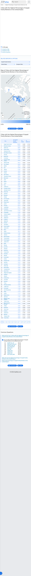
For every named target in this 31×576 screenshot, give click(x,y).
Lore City (5, 246)
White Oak (6, 265)
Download (27, 73)
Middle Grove (6, 295)
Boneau (5, 245)
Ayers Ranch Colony (8, 210)
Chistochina (6, 277)
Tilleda (5, 305)
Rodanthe (6, 307)
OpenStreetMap (19, 118)
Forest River (6, 317)
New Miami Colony (8, 152)
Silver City (6, 191)
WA (10, 349)
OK (13, 343)
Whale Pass (6, 202)
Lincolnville (6, 257)
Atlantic (5, 276)
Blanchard (6, 178)
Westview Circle (7, 151)
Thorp (5, 283)
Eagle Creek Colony (8, 144)
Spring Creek (6, 162)
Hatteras (5, 274)
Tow (5, 184)
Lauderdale (6, 207)
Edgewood (6, 217)
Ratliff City (6, 147)
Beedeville (6, 221)
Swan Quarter (6, 226)
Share (21, 128)
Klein (5, 179)
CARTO (24, 118)
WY (15, 344)
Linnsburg (6, 158)
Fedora (5, 172)
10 (29, 322)
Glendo (5, 169)
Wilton (5, 181)
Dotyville (5, 281)
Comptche (6, 209)
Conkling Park (7, 269)
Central (5, 171)
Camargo (6, 215)
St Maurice (6, 186)
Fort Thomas (6, 198)
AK (11, 351)
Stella (5, 291)
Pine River (6, 279)
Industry (5, 222)
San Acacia (6, 174)
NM (14, 354)
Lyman (5, 203)
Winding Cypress (7, 284)
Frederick (6, 219)
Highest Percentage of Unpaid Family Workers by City (16, 4)
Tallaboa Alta (6, 316)
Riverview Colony (7, 146)
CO (11, 348)
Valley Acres (6, 301)
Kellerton (6, 311)
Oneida (5, 197)
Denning (5, 262)
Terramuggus (6, 240)
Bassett (5, 255)
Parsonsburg (6, 238)
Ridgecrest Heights (8, 272)
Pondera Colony (7, 188)
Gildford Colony (7, 233)
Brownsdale (6, 267)
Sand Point (6, 271)
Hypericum (6, 312)
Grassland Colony (7, 176)
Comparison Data (5, 50)
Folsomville (6, 252)
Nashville (6, 250)
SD (14, 345)
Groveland (6, 224)
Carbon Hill (6, 241)
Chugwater (6, 212)
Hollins (5, 258)
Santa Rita (6, 200)
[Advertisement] (15, 29)
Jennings (6, 264)
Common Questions (6, 52)
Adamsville (6, 227)
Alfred (5, 231)
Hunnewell (6, 288)
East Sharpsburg (7, 289)
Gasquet (5, 248)
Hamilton (6, 253)
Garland (5, 234)
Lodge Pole (6, 286)
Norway (5, 154)
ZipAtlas (28, 118)
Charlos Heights (7, 214)
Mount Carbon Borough (7, 304)
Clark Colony (6, 149)
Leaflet (15, 118)
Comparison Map (5, 49)
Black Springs (6, 236)
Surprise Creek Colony (7, 160)
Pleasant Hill (6, 260)
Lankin (5, 293)
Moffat (5, 166)
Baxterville (6, 156)
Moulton (5, 314)
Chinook (5, 205)
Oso (4, 167)
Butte (5, 243)
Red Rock (6, 296)
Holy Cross (6, 309)
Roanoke (5, 195)
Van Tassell (6, 164)
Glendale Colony (7, 190)
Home (2, 4)
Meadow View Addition (7, 299)
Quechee (5, 193)
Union (5, 183)
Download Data (13, 128)
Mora (5, 229)
